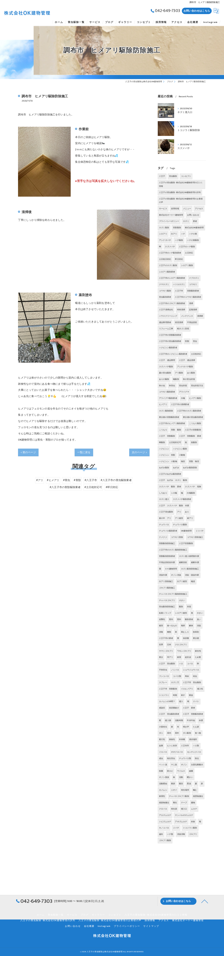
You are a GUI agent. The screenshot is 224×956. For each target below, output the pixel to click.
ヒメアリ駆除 (195, 398)
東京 (161, 657)
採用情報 (175, 208)
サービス (163, 208)
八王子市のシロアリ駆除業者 (172, 278)
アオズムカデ (181, 821)
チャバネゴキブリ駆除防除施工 (173, 594)
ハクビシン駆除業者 (168, 347)
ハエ (181, 663)
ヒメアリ (163, 404)
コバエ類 (177, 676)
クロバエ (163, 808)
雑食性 (172, 739)
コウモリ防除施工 (195, 537)
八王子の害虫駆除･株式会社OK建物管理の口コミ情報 (181, 184)
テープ (184, 802)
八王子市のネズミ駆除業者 (189, 410)
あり (187, 511)
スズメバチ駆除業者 (182, 499)
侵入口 (184, 808)
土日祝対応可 (175, 442)
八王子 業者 (189, 707)
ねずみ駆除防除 (190, 467)
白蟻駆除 (191, 493)
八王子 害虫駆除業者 (169, 714)
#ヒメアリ (53, 480)
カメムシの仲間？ (167, 701)
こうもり (163, 429)
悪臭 (189, 783)
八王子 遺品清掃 (187, 360)
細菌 (191, 771)
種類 (169, 632)
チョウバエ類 (185, 758)
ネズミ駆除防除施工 (190, 568)
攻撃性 (162, 619)
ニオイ (174, 790)
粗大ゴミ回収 (183, 328)
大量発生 (163, 726)
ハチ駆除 (179, 240)
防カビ (170, 771)
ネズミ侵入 (164, 499)
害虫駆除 (173, 176)
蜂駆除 (162, 442)
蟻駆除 (176, 379)
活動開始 (163, 783)
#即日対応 (112, 487)
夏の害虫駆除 (165, 372)
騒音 (181, 783)
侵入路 (168, 720)
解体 (191, 625)
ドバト (196, 701)
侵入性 (200, 688)
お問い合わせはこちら (196, 11)
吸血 (191, 695)
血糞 (161, 745)
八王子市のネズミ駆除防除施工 (173, 549)
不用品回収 (192, 322)
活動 (181, 777)
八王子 (162, 176)
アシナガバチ (165, 240)
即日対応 (179, 259)
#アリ (39, 480)
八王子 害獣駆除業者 (193, 714)
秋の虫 (162, 385)
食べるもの (172, 625)
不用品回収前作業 (167, 562)
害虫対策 (183, 385)
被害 (161, 625)
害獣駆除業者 (193, 290)
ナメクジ (163, 537)
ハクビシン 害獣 (167, 455)
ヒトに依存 (172, 745)
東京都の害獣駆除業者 (169, 417)
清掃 (191, 303)
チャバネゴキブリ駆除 (179, 796)
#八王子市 (90, 480)
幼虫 (195, 676)
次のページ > (139, 452)
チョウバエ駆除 (180, 524)
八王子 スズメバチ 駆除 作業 (174, 505)
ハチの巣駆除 (193, 240)
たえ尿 (196, 726)
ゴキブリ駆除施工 (167, 587)
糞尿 (173, 783)
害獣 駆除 (176, 429)
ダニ (161, 733)
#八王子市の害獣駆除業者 (65, 487)
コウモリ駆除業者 (167, 391)
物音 (183, 461)
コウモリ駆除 (165, 290)
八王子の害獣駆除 (193, 429)
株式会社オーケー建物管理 (171, 215)
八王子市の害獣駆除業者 (170, 335)
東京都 (196, 638)
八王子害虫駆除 (166, 511)
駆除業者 (189, 619)
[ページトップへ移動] (204, 901)
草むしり (185, 632)
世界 (161, 644)
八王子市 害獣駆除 (168, 688)
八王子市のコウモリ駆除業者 (188, 297)
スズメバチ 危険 (193, 486)
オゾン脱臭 (164, 777)
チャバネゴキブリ (167, 600)
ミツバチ (200, 530)
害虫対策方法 (197, 385)
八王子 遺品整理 (167, 360)
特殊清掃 (181, 309)
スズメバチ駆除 (166, 366)
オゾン (184, 764)
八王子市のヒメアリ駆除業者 (172, 423)
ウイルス (181, 771)
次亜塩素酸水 (197, 764)
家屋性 (162, 796)
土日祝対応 (196, 354)
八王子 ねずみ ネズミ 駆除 (173, 480)
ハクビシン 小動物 (168, 461)
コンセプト (186, 176)
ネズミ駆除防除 (166, 410)
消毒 (161, 632)
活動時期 (179, 720)
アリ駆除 (179, 372)
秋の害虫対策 (189, 379)
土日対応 (189, 252)
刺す (183, 695)
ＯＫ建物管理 (171, 568)
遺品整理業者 (165, 322)
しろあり (163, 493)
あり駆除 (191, 372)
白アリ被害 (182, 581)
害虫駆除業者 (165, 297)
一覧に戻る (84, 452)
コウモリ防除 (177, 537)
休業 (201, 720)
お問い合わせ (193, 215)
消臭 (199, 625)
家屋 (179, 657)
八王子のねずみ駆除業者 (170, 474)
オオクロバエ (177, 752)
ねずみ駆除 (164, 467)
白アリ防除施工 (166, 581)
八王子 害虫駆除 (167, 663)
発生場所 (185, 790)
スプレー (163, 682)
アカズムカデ (165, 815)
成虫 (161, 758)
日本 (169, 644)
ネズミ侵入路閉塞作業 (189, 556)
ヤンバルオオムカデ (184, 815)
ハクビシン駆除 (180, 448)
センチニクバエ (194, 752)
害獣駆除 (177, 227)
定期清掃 (193, 309)
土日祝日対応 (165, 259)
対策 (189, 606)
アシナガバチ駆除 (185, 366)
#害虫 (66, 480)
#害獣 (77, 480)
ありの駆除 (164, 379)
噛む (195, 790)
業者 (195, 221)
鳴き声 (186, 726)
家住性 (198, 651)
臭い (199, 619)
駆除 (181, 606)
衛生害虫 (171, 758)
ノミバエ (175, 669)
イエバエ (163, 752)
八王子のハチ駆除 (187, 246)
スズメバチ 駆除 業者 (170, 486)
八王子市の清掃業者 (180, 404)
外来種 (182, 739)
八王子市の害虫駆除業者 (170, 341)
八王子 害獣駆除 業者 (190, 436)
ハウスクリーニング (168, 316)
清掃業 (200, 316)
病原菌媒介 (174, 707)
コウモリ (193, 284)
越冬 (161, 834)
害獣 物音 (194, 461)
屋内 (169, 733)
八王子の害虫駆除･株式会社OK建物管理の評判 (180, 192)
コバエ (190, 663)
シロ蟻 (174, 493)
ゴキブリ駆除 (165, 840)
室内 (171, 619)
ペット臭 (163, 764)
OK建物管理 (186, 530)
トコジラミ (164, 695)
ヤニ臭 (174, 764)
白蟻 (183, 398)
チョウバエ (164, 524)
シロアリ (163, 233)
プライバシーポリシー (169, 221)
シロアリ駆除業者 (167, 271)
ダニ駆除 (187, 733)
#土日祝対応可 (93, 487)
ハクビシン (164, 448)
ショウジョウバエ (191, 669)
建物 (193, 802)
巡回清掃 (179, 322)
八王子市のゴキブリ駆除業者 (172, 303)
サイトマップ (151, 926)
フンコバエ (164, 676)
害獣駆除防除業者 (167, 556)
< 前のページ (28, 452)
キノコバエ (164, 827)
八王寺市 (185, 745)
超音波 (188, 657)
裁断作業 (195, 562)
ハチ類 (170, 834)
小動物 (182, 455)
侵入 (181, 701)
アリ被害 (179, 518)
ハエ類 (196, 745)
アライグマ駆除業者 (168, 398)
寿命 (187, 676)
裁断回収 (183, 562)
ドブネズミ (194, 278)
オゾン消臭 (176, 575)
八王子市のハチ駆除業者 (170, 252)
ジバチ (176, 827)
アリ (179, 511)
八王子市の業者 (166, 638)
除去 (197, 758)
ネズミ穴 (175, 682)
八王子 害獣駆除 (167, 436)
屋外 (177, 733)
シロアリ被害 (181, 613)
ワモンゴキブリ (184, 651)
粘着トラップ (165, 613)
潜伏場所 (193, 739)
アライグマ (184, 391)
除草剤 (196, 632)
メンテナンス (187, 316)
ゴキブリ (193, 834)
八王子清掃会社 (166, 309)
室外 (179, 619)
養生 (175, 802)
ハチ (183, 233)
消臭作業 (163, 575)
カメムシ (163, 790)
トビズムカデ (165, 821)
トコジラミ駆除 (190, 827)
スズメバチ (170, 246)
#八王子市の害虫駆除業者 (116, 480)
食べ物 (198, 733)
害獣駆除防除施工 (167, 543)
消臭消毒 (181, 834)
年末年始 (191, 720)
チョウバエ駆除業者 (168, 530)
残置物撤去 (198, 796)
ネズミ (186, 221)
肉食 (193, 821)
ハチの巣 (193, 233)
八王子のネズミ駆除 (168, 265)
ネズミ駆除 (164, 227)
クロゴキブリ (181, 644)
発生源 (174, 808)
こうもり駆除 (195, 423)
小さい (182, 600)
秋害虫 (172, 385)
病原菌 (186, 638)
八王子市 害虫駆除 (192, 682)
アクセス (199, 208)
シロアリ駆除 (187, 265)
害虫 (195, 341)
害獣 (187, 341)
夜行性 (162, 739)
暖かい (190, 777)
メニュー (187, 208)
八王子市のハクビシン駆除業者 (173, 354)
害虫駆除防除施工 (167, 606)
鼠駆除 (194, 442)
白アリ (174, 233)
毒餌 (183, 625)
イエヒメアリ (187, 688)
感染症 (162, 707)
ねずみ (176, 467)
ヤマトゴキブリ (166, 651)
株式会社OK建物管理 (194, 227)
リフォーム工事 (166, 328)
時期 (175, 695)
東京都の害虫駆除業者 (193, 417)
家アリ (190, 518)
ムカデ (194, 808)
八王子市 (179, 290)
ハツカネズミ (179, 284)
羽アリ (170, 657)
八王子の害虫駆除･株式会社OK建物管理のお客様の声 (181, 200)
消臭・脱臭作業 (192, 575)
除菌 (161, 771)
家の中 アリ (165, 518)
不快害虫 (163, 669)
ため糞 (198, 657)
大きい (200, 613)
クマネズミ (164, 284)
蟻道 (193, 581)
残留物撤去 (164, 802)
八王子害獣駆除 (186, 543)
